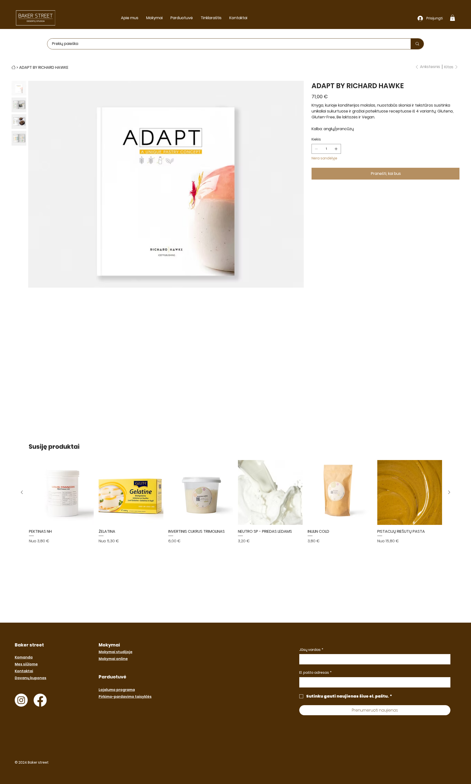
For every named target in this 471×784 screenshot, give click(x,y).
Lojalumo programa (117, 689)
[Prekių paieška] (417, 44)
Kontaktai (24, 671)
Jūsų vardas (311, 649)
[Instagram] (21, 700)
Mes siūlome (26, 664)
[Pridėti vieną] (336, 149)
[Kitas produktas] (449, 492)
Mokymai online (113, 658)
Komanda (24, 657)
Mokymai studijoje (115, 651)
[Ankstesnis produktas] (22, 492)
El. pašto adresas (315, 672)
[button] (452, 18)
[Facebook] (40, 700)
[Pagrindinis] (13, 67)
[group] (235, 507)
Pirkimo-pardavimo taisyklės (125, 696)
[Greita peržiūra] (61, 492)
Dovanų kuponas (30, 677)
